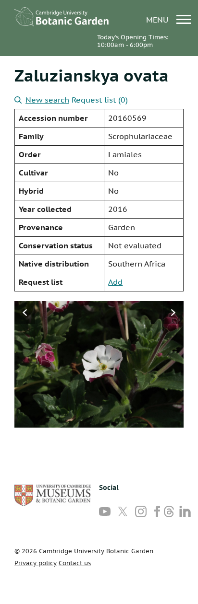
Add (115, 282)
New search (47, 100)
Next (173, 312)
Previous (24, 312)
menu (158, 19)
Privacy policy (35, 563)
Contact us (75, 563)
